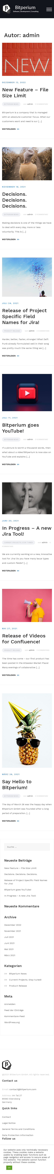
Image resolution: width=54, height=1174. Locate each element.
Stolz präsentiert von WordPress (20, 1168)
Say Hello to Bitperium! (17, 784)
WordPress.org (12, 1022)
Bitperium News (11, 104)
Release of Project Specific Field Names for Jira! (24, 316)
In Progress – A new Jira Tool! (20, 895)
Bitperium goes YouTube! (20, 428)
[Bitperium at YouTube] (22, 1149)
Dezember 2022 (12, 925)
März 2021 (9, 955)
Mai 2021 (9, 949)
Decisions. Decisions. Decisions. (14, 200)
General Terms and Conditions (18, 1129)
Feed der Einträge (14, 1010)
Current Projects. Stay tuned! (18, 542)
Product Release (12, 331)
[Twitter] (5, 1149)
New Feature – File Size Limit (25, 92)
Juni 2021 (9, 943)
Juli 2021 (9, 937)
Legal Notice (9, 1123)
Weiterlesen (10, 129)
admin (30, 104)
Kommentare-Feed (14, 1016)
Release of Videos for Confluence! (24, 639)
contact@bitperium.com (22, 1089)
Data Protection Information (17, 1135)
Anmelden (9, 1004)
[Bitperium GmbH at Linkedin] (13, 1149)
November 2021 (12, 931)
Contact (6, 1117)
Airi (50, 1168)
